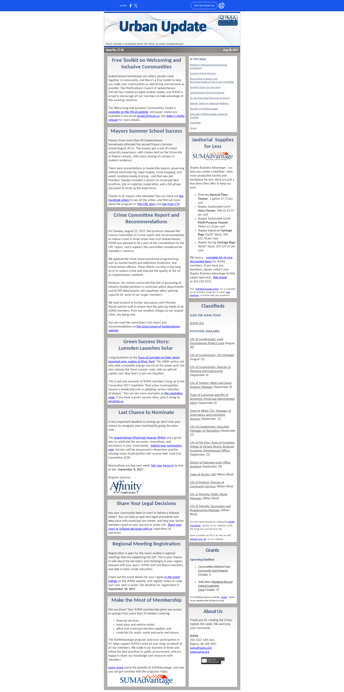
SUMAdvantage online (207, 289)
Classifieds (195, 122)
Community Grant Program (213, 570)
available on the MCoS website (128, 112)
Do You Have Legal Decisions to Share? (210, 98)
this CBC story (146, 204)
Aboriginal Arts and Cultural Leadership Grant (215, 586)
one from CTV (170, 204)
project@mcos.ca (148, 116)
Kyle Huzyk (220, 277)
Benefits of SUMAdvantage (204, 109)
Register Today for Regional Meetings (209, 103)
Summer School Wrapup (203, 73)
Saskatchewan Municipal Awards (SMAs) (140, 437)
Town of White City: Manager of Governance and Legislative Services (210, 415)
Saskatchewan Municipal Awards (207, 92)
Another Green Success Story (205, 87)
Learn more (115, 667)
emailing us (115, 401)
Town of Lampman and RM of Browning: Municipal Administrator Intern (212, 399)
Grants (193, 128)
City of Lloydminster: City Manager (212, 355)
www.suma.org (199, 652)
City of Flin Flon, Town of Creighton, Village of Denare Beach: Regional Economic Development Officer (212, 446)
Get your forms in (162, 465)
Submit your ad (198, 539)
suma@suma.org (201, 648)
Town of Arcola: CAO (203, 474)
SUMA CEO (197, 323)
